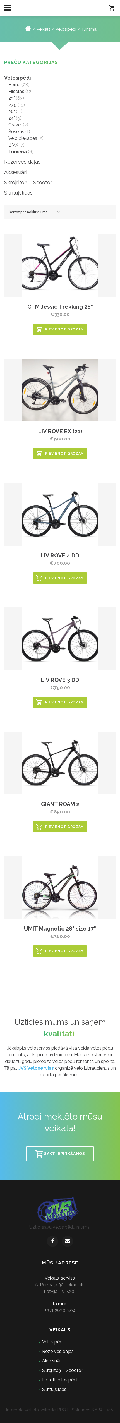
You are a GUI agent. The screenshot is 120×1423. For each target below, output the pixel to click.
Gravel (15, 125)
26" (11, 111)
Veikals (43, 29)
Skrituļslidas (18, 193)
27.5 (12, 104)
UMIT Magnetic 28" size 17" (60, 928)
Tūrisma (89, 29)
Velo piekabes (22, 138)
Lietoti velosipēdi (59, 1380)
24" (11, 118)
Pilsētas (16, 91)
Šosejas (16, 131)
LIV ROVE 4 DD (60, 555)
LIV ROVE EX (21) (60, 431)
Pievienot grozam (64, 329)
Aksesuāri (15, 172)
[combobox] (35, 212)
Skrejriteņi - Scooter (28, 182)
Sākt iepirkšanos (64, 1153)
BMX (13, 145)
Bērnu (14, 84)
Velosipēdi (66, 29)
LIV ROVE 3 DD (60, 680)
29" (11, 98)
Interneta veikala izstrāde (31, 1409)
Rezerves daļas (22, 162)
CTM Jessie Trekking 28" (60, 306)
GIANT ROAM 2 (60, 804)
